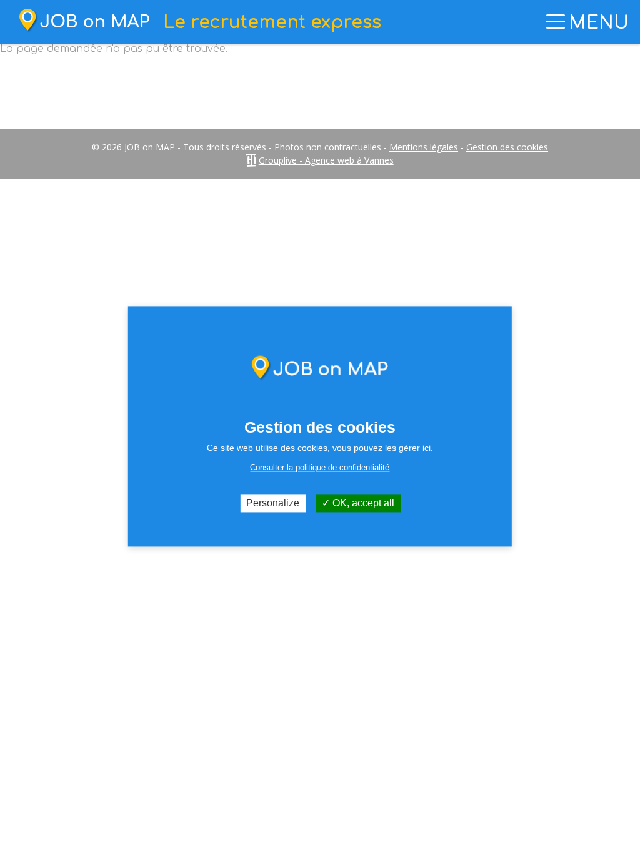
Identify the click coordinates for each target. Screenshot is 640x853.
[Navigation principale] (555, 21)
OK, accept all (362, 503)
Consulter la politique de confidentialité (319, 467)
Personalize (272, 503)
